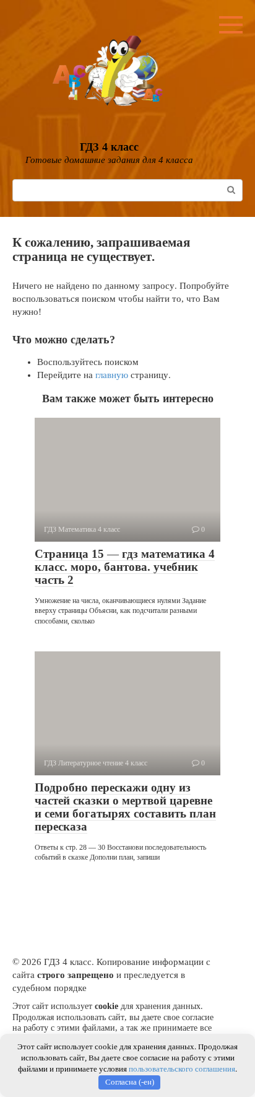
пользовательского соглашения (182, 1068)
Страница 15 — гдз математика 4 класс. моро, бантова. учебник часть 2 (125, 566)
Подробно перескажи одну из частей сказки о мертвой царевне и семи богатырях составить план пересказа (125, 807)
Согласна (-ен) (129, 1081)
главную (111, 375)
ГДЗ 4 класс (109, 147)
